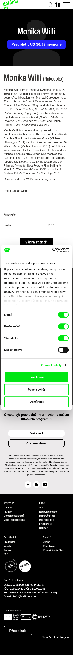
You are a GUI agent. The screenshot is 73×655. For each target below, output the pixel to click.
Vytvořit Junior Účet (53, 550)
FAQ (6, 554)
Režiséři (43, 528)
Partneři (8, 512)
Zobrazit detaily (51, 365)
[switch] (63, 326)
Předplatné (9, 542)
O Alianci (8, 507)
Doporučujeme (47, 515)
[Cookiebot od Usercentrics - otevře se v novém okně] (52, 250)
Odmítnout (37, 401)
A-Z (41, 507)
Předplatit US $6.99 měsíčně (36, 44)
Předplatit (18, 631)
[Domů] (11, 4)
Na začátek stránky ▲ (55, 637)
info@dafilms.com (24, 596)
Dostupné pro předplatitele (46, 522)
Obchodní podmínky (14, 520)
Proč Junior (49, 546)
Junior (46, 542)
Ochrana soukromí (14, 515)
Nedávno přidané (48, 512)
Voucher (8, 546)
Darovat (8, 550)
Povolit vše (36, 377)
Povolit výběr (36, 389)
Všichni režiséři (36, 242)
